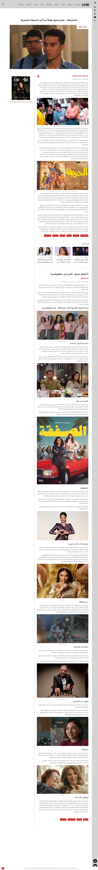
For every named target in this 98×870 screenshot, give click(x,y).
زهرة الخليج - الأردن (82, 282)
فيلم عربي (69, 235)
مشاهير (70, 4)
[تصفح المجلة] (95, 866)
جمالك (56, 4)
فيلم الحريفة (76, 235)
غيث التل (85, 79)
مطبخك (28, 4)
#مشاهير (86, 257)
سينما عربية (55, 235)
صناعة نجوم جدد (84, 235)
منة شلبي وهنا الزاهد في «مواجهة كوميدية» (45, 261)
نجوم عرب (79, 819)
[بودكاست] (95, 861)
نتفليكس (86, 819)
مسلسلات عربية (71, 819)
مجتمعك (49, 4)
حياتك (42, 4)
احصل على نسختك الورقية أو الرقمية (21, 102)
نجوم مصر (62, 235)
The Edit (21, 4)
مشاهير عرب (63, 819)
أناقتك (63, 4)
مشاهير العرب (48, 235)
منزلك (35, 4)
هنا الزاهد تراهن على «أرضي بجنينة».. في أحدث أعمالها (63, 261)
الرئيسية (77, 4)
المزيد (25, 868)
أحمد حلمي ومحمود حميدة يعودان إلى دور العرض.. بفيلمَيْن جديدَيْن (80, 261)
